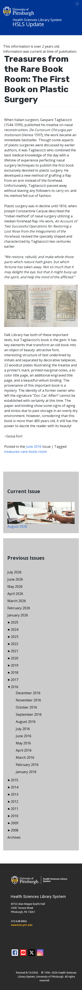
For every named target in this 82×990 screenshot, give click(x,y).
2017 (14, 679)
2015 (14, 780)
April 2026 (15, 593)
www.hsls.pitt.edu (21, 925)
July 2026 (14, 572)
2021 (14, 651)
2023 (14, 636)
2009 (14, 823)
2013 (14, 794)
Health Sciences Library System (37, 19)
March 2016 (25, 757)
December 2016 (28, 693)
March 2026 (16, 601)
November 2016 (28, 700)
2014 (14, 787)
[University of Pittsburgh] (18, 10)
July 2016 (23, 728)
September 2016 (29, 714)
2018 (14, 672)
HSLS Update (28, 24)
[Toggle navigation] (77, 4)
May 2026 (14, 586)
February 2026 (18, 608)
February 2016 (27, 764)
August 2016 (26, 721)
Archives (14, 837)
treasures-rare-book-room (25, 451)
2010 (14, 816)
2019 (14, 665)
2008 (14, 830)
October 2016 (26, 707)
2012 (14, 801)
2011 (14, 808)
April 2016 (24, 750)
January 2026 (17, 615)
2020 (14, 658)
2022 (14, 644)
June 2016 (33, 446)
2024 (14, 629)
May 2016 (23, 743)
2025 (14, 622)
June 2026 (15, 579)
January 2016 (26, 771)
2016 (14, 687)
